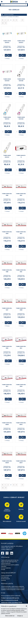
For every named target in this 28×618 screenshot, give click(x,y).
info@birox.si (8, 549)
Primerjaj (7, 58)
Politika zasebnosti (6, 563)
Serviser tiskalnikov (6, 568)
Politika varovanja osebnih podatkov (10, 564)
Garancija (3, 580)
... (19, 20)
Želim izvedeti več (9, 615)
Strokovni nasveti (5, 578)
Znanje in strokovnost (6, 575)
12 (2, 23)
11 (22, 20)
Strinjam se (20, 615)
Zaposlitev (3, 566)
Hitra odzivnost (5, 577)
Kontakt (3, 569)
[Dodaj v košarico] (6, 55)
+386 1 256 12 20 (9, 547)
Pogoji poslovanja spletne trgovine (9, 560)
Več (10, 55)
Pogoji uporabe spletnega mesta (9, 561)
